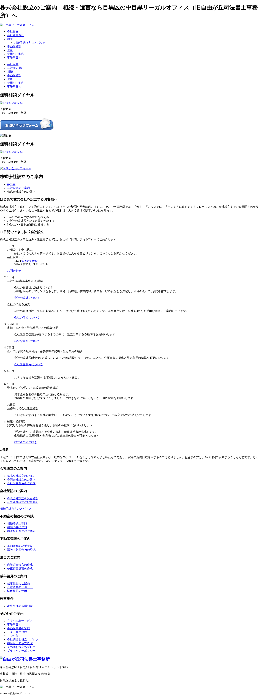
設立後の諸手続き (25, 442)
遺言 (10, 50)
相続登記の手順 (17, 523)
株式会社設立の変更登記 (22, 498)
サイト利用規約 (17, 632)
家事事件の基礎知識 (20, 605)
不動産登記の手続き (20, 545)
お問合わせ (14, 270)
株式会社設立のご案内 (21, 475)
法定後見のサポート (20, 590)
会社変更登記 (15, 35)
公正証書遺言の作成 (20, 568)
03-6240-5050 (29, 260)
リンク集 (12, 635)
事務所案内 (14, 57)
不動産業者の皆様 (18, 628)
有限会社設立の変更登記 (22, 502)
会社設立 (12, 31)
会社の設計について (27, 297)
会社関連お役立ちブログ (22, 639)
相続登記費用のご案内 (21, 531)
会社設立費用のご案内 (21, 483)
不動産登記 (14, 46)
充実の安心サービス (20, 620)
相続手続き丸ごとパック (29, 42)
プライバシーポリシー (21, 650)
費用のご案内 (15, 53)
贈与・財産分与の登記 (21, 549)
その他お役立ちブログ (21, 646)
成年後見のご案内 (18, 583)
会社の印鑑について (27, 317)
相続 (10, 38)
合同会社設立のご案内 (21, 479)
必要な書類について (27, 340)
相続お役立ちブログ (20, 643)
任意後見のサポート (20, 587)
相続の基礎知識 (17, 527)
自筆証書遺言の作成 (20, 564)
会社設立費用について (28, 364)
